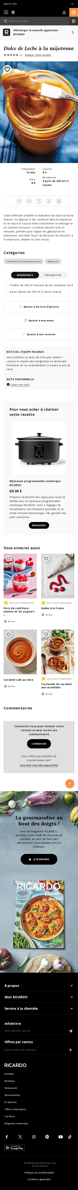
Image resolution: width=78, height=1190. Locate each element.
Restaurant (11, 1088)
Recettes (9, 1073)
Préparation (52, 275)
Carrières (10, 1116)
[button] (73, 12)
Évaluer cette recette (38, 55)
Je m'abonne (41, 859)
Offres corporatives (15, 1109)
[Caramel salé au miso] (20, 651)
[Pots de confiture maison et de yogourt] (20, 576)
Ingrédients (25, 275)
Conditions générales (39, 1179)
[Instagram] (34, 1137)
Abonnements (12, 1095)
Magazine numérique (16, 1123)
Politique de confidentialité (39, 1172)
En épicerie (11, 1102)
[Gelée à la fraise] (57, 576)
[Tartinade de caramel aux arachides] (57, 651)
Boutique (10, 1081)
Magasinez (39, 525)
